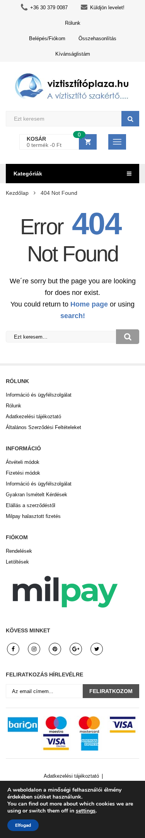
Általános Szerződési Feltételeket (43, 427)
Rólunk (72, 23)
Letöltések (17, 562)
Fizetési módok (23, 473)
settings (86, 810)
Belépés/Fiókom (47, 38)
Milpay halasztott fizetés (33, 516)
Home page (89, 304)
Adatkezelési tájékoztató (33, 416)
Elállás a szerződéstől (30, 505)
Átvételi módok (22, 462)
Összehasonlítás (97, 38)
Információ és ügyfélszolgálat (39, 395)
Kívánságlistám (72, 54)
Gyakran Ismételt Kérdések (36, 494)
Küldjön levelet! (107, 7)
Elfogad (23, 825)
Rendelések (19, 551)
